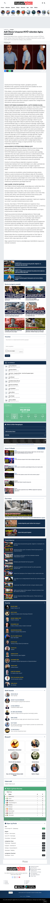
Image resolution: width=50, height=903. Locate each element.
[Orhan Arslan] (7, 694)
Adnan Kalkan (14, 653)
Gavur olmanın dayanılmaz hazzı (18, 731)
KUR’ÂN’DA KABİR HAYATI (17, 707)
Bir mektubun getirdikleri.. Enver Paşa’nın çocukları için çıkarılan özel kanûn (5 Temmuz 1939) (27, 725)
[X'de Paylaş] (7, 71)
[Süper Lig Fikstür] (44, 823)
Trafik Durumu (34, 870)
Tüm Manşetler (34, 873)
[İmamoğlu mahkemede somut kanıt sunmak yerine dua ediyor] (15, 323)
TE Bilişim (28, 896)
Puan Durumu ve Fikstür (36, 871)
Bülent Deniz (14, 606)
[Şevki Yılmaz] (7, 613)
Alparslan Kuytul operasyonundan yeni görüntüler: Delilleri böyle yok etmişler (35, 331)
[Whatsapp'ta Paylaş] (10, 71)
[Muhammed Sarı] (7, 625)
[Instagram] (17, 877)
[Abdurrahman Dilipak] (7, 630)
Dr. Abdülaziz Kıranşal (16, 711)
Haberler (6, 29)
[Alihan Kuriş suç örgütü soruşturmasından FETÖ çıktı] (35, 291)
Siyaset (13, 7)
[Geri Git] (5, 3)
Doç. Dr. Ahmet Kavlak (16, 636)
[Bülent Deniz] (7, 607)
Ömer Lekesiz (14, 717)
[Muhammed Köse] (7, 660)
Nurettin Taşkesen (15, 671)
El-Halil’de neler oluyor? (16, 673)
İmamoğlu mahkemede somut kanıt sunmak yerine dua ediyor (13, 331)
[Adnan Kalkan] (7, 654)
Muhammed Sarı (15, 624)
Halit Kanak (14, 722)
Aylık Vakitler (8, 420)
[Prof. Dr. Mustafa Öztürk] (7, 678)
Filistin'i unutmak (15, 619)
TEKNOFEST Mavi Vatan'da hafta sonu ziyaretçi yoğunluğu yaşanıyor (14, 315)
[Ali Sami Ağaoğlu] (7, 730)
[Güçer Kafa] (7, 648)
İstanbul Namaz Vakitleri (36, 869)
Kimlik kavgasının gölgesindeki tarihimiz (20, 701)
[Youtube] (19, 877)
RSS (11, 892)
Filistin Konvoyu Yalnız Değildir (18, 655)
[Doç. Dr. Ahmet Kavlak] (7, 636)
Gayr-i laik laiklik (14, 637)
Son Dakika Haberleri (35, 874)
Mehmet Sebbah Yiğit (16, 618)
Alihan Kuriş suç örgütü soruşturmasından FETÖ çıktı (32, 299)
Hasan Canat (14, 665)
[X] (15, 877)
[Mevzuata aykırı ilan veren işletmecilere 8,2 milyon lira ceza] (35, 307)
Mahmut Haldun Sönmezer (17, 699)
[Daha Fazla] (12, 71)
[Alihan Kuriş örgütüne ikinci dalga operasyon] (15, 291)
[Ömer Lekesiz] (7, 718)
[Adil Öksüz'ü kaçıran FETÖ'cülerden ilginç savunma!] (25, 57)
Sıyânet (12, 649)
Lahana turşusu (14, 667)
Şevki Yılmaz (14, 612)
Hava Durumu (34, 867)
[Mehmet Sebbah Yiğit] (7, 619)
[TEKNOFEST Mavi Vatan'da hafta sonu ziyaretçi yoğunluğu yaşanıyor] (15, 307)
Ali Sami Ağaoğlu (15, 729)
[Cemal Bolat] (7, 684)
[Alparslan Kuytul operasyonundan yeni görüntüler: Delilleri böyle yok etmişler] (35, 323)
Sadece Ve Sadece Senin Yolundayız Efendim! (22, 614)
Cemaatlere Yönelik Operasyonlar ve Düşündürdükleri (23, 661)
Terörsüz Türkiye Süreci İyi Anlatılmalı (19, 643)
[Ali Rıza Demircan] (7, 706)
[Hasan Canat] (7, 666)
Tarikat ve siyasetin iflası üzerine (18, 631)
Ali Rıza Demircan (15, 705)
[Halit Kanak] (7, 724)
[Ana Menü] (42, 3)
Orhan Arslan (14, 694)
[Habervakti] (23, 3)
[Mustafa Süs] (7, 642)
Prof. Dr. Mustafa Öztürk (17, 677)
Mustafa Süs (14, 641)
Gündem (7, 7)
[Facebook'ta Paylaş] (5, 71)
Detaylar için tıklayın (25, 819)
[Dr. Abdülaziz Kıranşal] (7, 712)
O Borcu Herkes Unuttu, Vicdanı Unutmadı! (21, 625)
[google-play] (30, 886)
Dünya (18, 7)
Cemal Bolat (14, 683)
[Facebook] (13, 877)
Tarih (31, 7)
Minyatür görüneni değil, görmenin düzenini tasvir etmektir (25, 719)
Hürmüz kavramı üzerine (16, 679)
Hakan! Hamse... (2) (15, 608)
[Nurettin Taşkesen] (7, 672)
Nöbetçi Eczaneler (35, 866)
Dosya (2, 7)
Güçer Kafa (13, 647)
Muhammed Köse (15, 659)
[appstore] (19, 886)
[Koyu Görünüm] (44, 3)
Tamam (45, 901)
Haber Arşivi (33, 876)
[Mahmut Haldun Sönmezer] (7, 700)
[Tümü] (44, 603)
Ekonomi (23, 7)
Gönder (7, 355)
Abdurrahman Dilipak (16, 630)
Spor (28, 7)
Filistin (35, 7)
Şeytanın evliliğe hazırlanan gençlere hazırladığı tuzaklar (24, 713)
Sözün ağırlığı (14, 695)
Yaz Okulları (13, 685)
